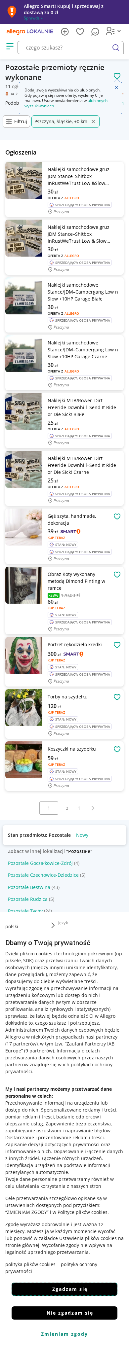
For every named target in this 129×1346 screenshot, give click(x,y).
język (63, 922)
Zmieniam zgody (64, 1334)
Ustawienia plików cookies (88, 1238)
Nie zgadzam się (70, 1313)
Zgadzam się (70, 1289)
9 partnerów (39, 1050)
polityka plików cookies (30, 1264)
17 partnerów (21, 1044)
